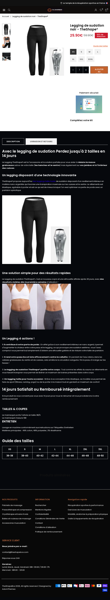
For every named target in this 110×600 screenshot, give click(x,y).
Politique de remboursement (48, 531)
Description (13, 141)
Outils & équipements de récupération (86, 518)
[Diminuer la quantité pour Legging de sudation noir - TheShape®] (73, 69)
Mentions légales (43, 509)
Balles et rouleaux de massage (16, 518)
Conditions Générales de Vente (50, 518)
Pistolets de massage (12, 505)
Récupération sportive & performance (86, 505)
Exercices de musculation (80, 509)
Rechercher (40, 505)
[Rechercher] (9, 10)
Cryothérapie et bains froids (15, 514)
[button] (60, 50)
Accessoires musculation (14, 523)
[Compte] (95, 10)
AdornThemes (8, 589)
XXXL (90, 59)
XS (73, 51)
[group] (38, 50)
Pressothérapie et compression (17, 509)
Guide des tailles (100, 46)
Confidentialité (42, 514)
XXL (81, 59)
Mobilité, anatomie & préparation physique (88, 514)
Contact (39, 523)
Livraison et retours (41, 141)
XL (73, 59)
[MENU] (4, 10)
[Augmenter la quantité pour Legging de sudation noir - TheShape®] (86, 69)
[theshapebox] (55, 10)
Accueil (5, 16)
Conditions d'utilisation (45, 527)
